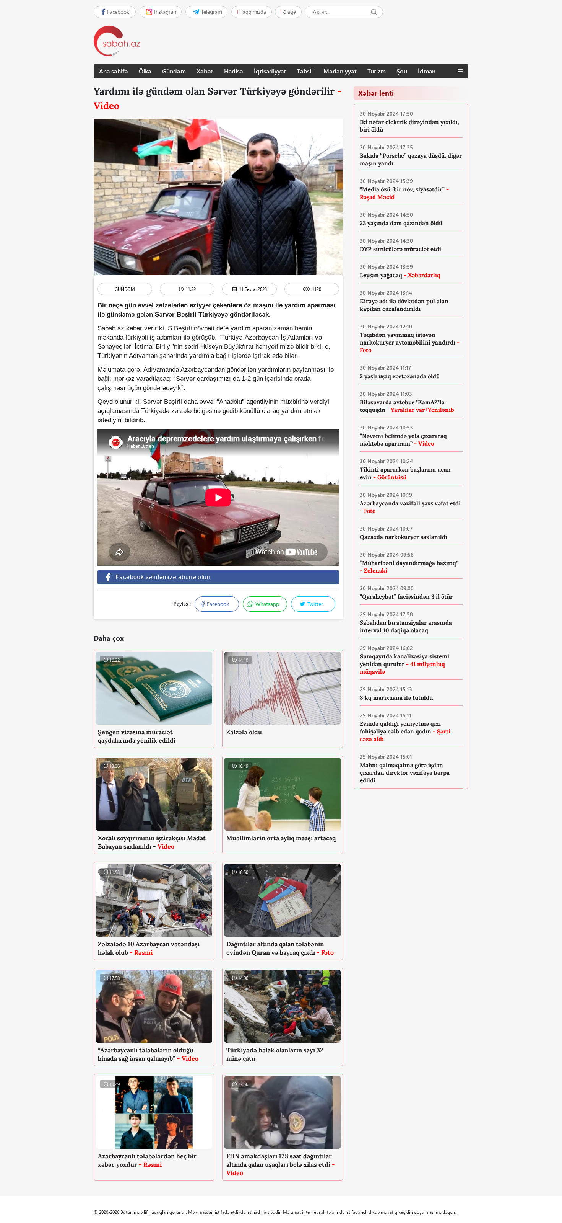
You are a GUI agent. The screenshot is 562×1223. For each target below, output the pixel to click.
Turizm (376, 71)
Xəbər (205, 71)
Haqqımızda (252, 11)
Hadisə (233, 71)
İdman (426, 71)
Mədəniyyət (340, 71)
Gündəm (174, 71)
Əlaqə (289, 11)
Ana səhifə (113, 71)
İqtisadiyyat (270, 71)
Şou (401, 71)
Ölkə (145, 71)
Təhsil (305, 71)
